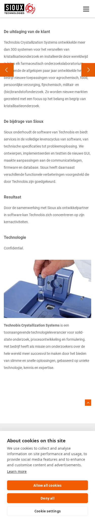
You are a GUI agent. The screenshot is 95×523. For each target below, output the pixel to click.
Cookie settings (47, 511)
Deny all (47, 498)
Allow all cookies (47, 485)
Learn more (17, 471)
